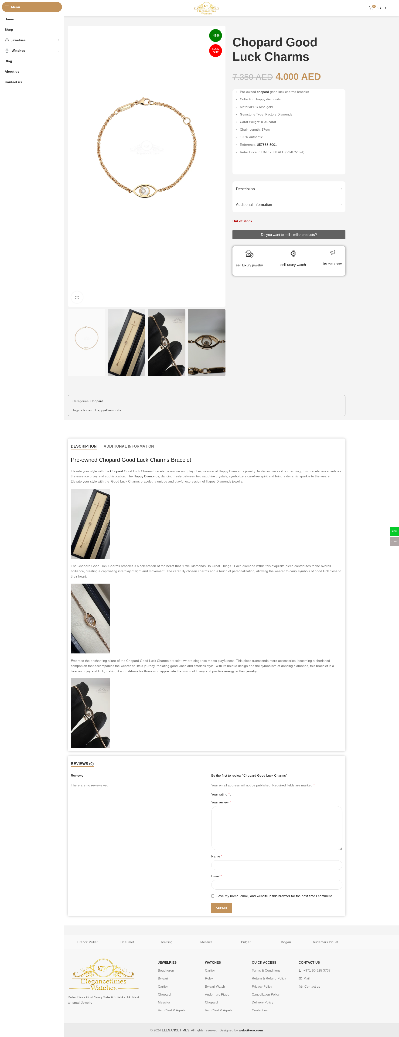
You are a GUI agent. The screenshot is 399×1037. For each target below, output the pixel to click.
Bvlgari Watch (215, 986)
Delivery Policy (262, 1002)
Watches (213, 962)
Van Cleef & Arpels (171, 1010)
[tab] (84, 446)
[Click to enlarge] (77, 297)
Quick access (264, 962)
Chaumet (127, 942)
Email (216, 876)
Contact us (260, 1010)
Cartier (163, 986)
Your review (221, 802)
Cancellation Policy (266, 994)
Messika (206, 942)
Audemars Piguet (325, 942)
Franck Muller (87, 942)
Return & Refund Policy (269, 978)
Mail (307, 978)
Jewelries (167, 962)
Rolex (209, 978)
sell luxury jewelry (249, 265)
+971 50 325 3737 (317, 970)
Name (216, 856)
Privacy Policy (262, 986)
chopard (263, 92)
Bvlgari (286, 942)
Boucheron (166, 970)
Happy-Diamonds (108, 410)
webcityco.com (251, 1030)
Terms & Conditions (266, 970)
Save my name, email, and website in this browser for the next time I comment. (274, 896)
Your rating (220, 794)
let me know (332, 264)
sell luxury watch (293, 265)
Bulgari (246, 942)
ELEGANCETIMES (175, 1030)
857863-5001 (267, 144)
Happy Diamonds (146, 476)
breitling (167, 942)
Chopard (96, 401)
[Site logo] (206, 8)
